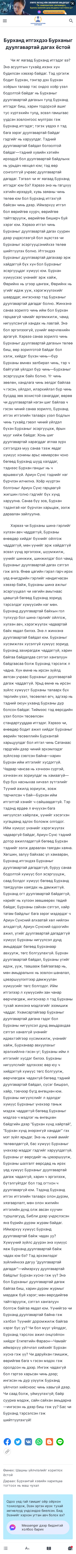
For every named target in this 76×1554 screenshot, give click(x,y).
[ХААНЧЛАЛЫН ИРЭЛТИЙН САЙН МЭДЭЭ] (38, 20)
